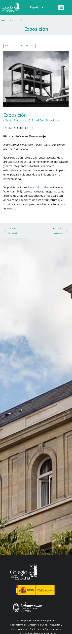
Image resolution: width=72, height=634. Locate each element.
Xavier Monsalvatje (40, 187)
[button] (61, 7)
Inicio (4, 20)
